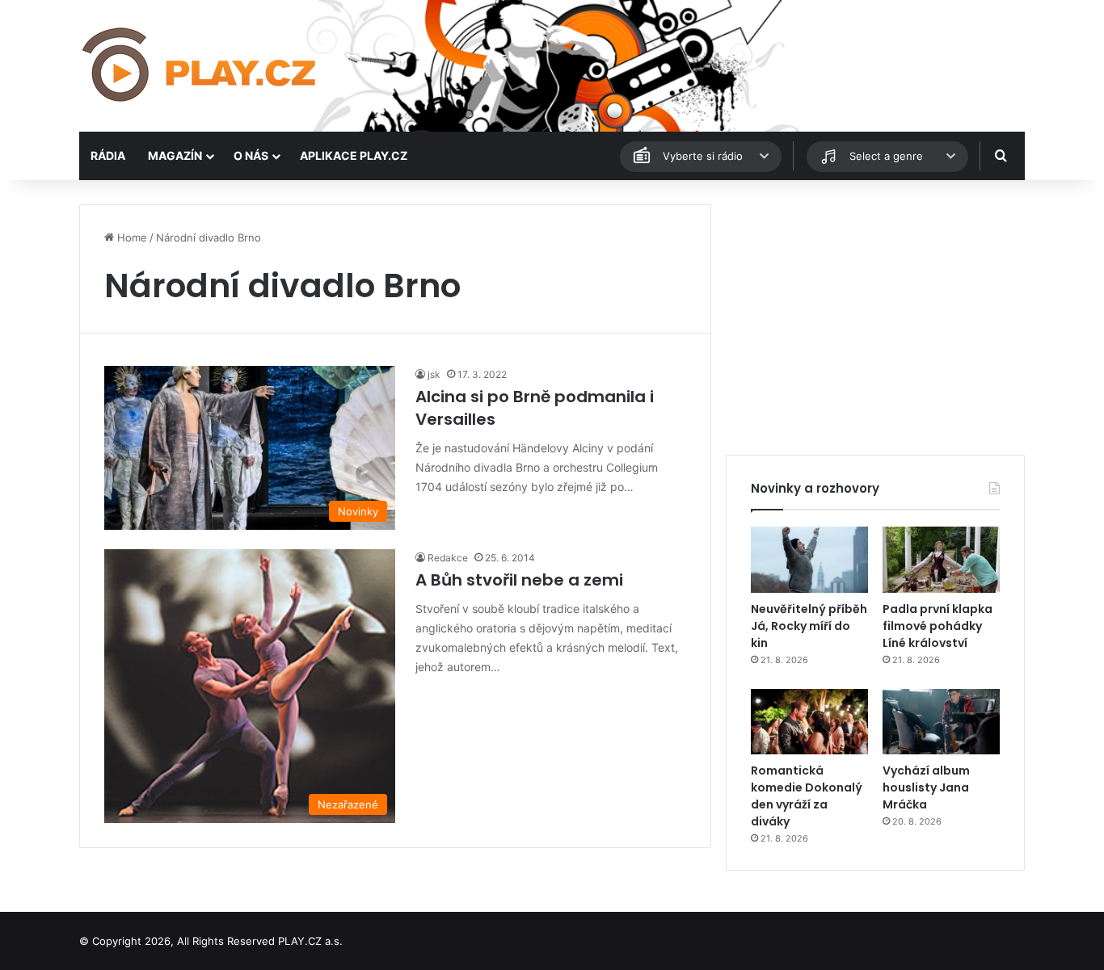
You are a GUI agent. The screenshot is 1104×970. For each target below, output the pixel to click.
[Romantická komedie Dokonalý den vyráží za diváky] (809, 722)
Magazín (175, 155)
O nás (251, 155)
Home (130, 237)
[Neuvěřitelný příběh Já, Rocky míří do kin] (809, 560)
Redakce (448, 558)
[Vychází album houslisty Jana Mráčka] (941, 722)
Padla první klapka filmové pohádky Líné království (937, 626)
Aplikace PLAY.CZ (353, 155)
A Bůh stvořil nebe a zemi (519, 580)
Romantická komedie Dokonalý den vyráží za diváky (806, 795)
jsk (434, 374)
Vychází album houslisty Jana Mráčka (926, 787)
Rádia (108, 155)
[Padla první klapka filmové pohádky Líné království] (941, 560)
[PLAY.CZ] (200, 65)
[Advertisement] (875, 317)
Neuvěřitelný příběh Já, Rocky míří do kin (809, 626)
